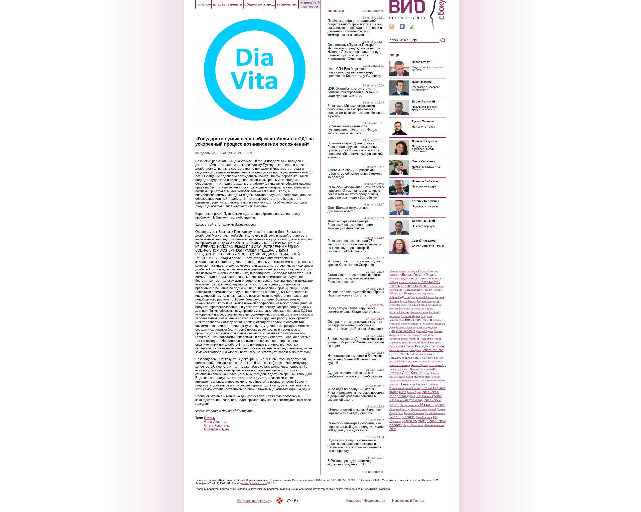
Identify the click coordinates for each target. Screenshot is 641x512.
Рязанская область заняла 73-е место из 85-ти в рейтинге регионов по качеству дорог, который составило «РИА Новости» (354, 246)
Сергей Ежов (396, 413)
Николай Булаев (399, 369)
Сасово (440, 405)
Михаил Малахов (399, 365)
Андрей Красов (408, 301)
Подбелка (395, 380)
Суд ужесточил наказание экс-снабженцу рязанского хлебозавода (355, 374)
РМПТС (393, 392)
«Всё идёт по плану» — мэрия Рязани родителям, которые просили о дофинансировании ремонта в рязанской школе (356, 394)
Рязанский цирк (409, 405)
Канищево (422, 346)
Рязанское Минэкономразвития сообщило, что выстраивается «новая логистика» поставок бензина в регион (355, 111)
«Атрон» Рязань (397, 271)
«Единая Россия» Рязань (418, 274)
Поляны (433, 384)
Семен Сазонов (419, 409)
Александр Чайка (424, 293)
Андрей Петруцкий (428, 301)
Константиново (432, 350)
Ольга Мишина (397, 377)
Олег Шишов (432, 373)
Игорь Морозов (410, 338)
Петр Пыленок (432, 377)
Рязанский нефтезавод (406, 400)
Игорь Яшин (427, 342)
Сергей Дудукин (436, 409)
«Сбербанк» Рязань (415, 286)
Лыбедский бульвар (421, 354)
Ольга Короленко (217, 425)
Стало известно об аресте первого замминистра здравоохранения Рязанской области (354, 278)
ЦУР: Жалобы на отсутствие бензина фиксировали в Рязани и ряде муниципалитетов (353, 92)
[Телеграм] (412, 28)
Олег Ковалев (413, 373)
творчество (287, 4)
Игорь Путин (426, 339)
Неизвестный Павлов (408, 500)
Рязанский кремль (429, 396)
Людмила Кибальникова (404, 357)
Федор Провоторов (413, 425)
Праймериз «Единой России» (404, 388)
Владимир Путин (217, 429)
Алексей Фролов (425, 297)
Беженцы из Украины (423, 309)
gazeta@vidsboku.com (255, 483)
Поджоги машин (410, 380)
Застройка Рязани (417, 335)
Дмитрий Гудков (424, 331)
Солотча (408, 417)
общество (253, 4)
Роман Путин (414, 392)
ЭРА (392, 429)
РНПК (402, 392)
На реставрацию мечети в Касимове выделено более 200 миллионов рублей (355, 359)
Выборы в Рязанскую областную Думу (416, 327)
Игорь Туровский (411, 342)
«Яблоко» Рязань (401, 293)
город (269, 4)
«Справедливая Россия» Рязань (422, 289)
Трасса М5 (409, 421)
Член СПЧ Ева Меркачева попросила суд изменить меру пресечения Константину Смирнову (354, 72)
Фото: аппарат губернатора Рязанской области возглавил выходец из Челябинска (350, 225)
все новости (371, 11)
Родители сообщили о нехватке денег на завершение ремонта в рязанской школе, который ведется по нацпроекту (354, 446)
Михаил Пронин (419, 365)
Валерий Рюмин (399, 312)
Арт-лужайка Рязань (400, 309)
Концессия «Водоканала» (365, 500)
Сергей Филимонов (435, 413)
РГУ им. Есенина (433, 388)
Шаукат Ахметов (434, 425)
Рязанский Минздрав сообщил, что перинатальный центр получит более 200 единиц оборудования (356, 427)
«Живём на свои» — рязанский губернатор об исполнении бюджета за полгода (355, 173)
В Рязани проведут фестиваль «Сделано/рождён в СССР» (351, 462)
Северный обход (399, 409)
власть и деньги (227, 4)
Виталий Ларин (410, 316)
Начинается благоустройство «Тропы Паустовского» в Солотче (356, 293)
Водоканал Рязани (418, 320)
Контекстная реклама (254, 501)
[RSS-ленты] (391, 28)
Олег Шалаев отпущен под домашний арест (348, 209)
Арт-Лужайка (434, 305)
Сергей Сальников (414, 413)
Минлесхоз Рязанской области (427, 361)
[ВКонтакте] (402, 28)
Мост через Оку (437, 365)
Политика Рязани (413, 384)
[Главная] (417, 30)
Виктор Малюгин (419, 312)
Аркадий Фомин (417, 304)
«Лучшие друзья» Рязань (404, 278)
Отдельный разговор (310, 4)
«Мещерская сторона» (403, 282)
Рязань (209, 418)
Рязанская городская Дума (414, 394)
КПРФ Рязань (406, 346)
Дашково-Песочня (402, 331)
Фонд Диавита (215, 422)
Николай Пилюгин (419, 369)
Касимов (438, 346)
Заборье (402, 335)
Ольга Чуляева (415, 376)
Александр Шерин (402, 297)
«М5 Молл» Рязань (432, 278)
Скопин (395, 417)
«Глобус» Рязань (416, 271)
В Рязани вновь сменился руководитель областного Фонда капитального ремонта (352, 130)
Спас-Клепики (424, 417)
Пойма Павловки (428, 380)
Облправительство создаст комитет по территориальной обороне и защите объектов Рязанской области (355, 325)
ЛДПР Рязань (399, 354)
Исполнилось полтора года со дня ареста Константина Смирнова (354, 263)
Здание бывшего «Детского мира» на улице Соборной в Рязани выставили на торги (356, 342)
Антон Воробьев (398, 305)
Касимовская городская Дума (405, 350)
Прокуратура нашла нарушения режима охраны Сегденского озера (354, 310)
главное (204, 4)
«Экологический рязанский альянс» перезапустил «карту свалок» (355, 411)
